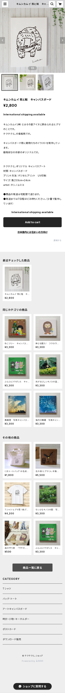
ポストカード (9, 629)
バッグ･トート (10, 598)
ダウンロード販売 (12, 639)
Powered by (29, 661)
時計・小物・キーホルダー (16, 619)
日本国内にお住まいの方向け (33, 232)
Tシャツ (7, 588)
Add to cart (32, 222)
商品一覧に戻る (32, 567)
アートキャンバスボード (15, 608)
